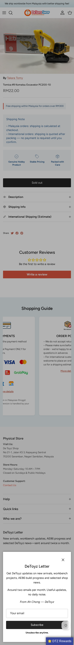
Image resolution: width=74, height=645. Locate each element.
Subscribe (37, 625)
